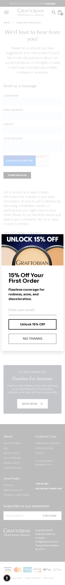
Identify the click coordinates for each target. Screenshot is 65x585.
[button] (6, 578)
